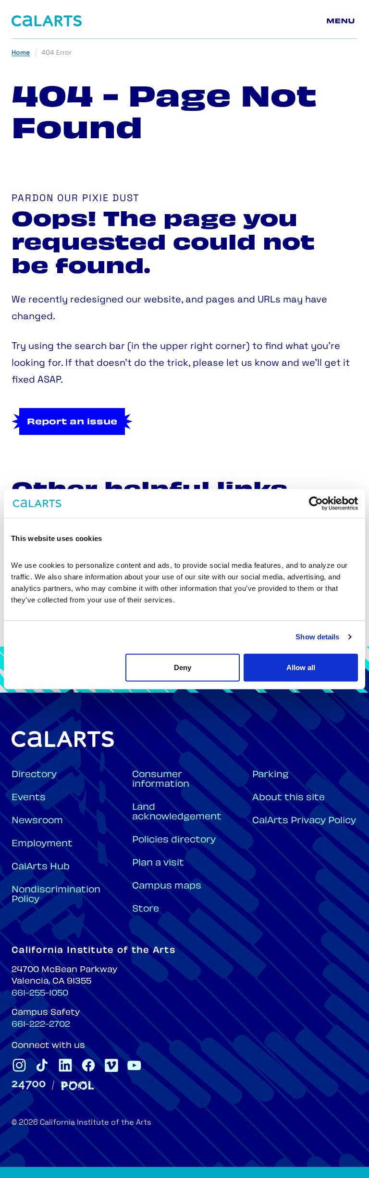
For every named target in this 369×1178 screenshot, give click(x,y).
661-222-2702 (41, 1025)
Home (21, 53)
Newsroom (37, 821)
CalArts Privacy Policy (304, 821)
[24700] (29, 1085)
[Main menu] (342, 21)
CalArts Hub (41, 867)
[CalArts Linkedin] (65, 1065)
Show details (317, 637)
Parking (270, 775)
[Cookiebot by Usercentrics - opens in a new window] (316, 503)
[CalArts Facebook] (88, 1065)
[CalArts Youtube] (134, 1065)
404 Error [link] (56, 53)
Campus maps (166, 886)
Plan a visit (158, 863)
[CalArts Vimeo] (111, 1065)
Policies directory (174, 840)
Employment (42, 844)
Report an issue (72, 422)
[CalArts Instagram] (19, 1065)
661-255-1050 (40, 994)
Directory (34, 775)
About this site (288, 798)
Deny (182, 667)
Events (29, 798)
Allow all (300, 667)
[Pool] (77, 1086)
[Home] (47, 20)
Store (145, 909)
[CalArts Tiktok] (42, 1065)
